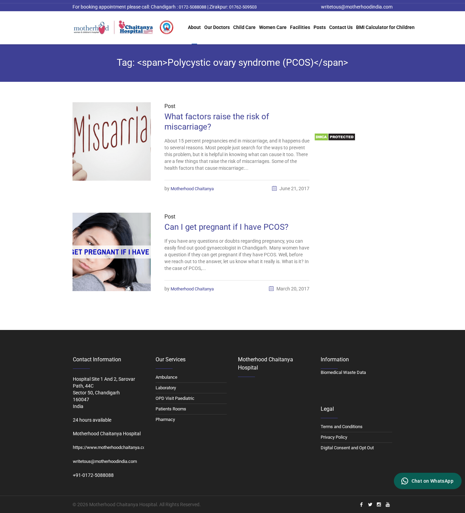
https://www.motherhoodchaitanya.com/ (112, 447)
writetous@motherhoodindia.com (105, 461)
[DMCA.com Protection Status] (334, 136)
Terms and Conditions (342, 426)
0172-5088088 (192, 7)
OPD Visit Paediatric (175, 398)
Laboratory (166, 387)
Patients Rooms (171, 408)
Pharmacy (165, 419)
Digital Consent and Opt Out (347, 447)
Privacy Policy (334, 437)
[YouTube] (387, 504)
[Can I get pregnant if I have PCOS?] (112, 252)
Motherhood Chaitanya (192, 188)
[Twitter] (370, 504)
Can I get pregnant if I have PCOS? (226, 227)
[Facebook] (361, 504)
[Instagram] (379, 504)
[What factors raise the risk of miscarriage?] (112, 141)
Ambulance (166, 377)
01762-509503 (243, 7)
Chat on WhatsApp (432, 481)
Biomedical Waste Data (336, 122)
